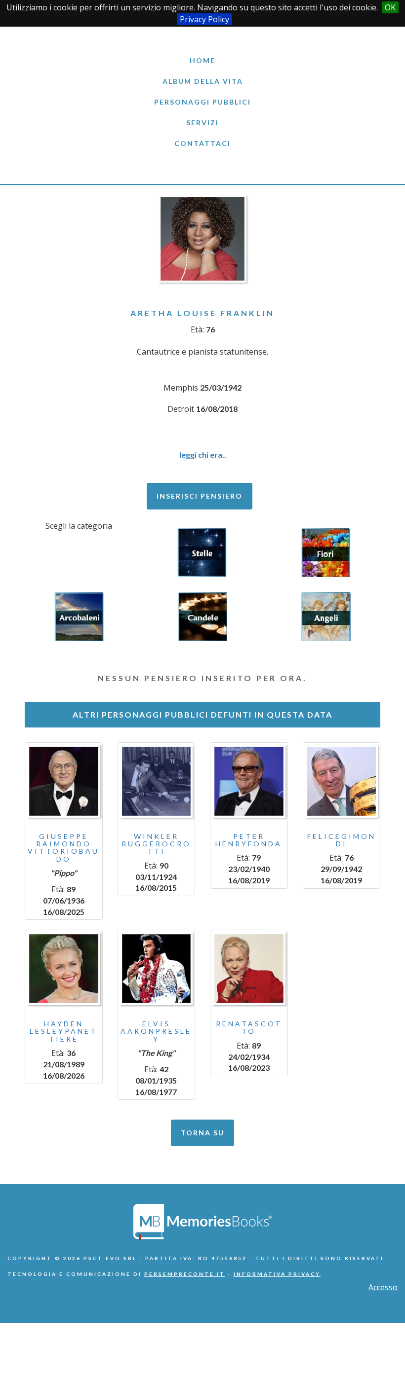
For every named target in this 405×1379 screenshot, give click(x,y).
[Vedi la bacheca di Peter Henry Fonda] (248, 781)
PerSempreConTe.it (184, 1274)
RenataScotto (249, 1027)
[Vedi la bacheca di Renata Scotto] (248, 968)
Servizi (202, 122)
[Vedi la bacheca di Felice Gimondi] (341, 781)
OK (390, 7)
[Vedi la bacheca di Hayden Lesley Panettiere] (63, 968)
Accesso (383, 1287)
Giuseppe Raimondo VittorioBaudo (63, 847)
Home (202, 60)
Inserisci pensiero (200, 496)
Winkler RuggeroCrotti (156, 844)
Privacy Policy (204, 19)
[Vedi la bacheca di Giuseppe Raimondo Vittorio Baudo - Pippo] (63, 781)
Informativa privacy (277, 1274)
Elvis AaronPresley (156, 1031)
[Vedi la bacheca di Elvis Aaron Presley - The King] (156, 968)
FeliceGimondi (341, 840)
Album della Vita (202, 81)
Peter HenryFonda (248, 840)
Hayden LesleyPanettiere (63, 1031)
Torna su (202, 1132)
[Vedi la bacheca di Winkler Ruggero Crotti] (156, 781)
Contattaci (202, 143)
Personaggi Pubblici (202, 102)
